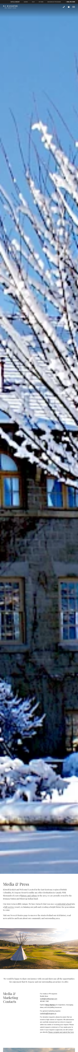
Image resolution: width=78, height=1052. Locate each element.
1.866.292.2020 (70, 2)
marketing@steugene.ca (48, 1013)
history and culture (29, 895)
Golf (33, 2)
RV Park (41, 2)
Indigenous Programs (54, 2)
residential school (63, 904)
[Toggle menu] (74, 7)
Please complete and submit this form (61, 1032)
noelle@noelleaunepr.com (48, 999)
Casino (26, 2)
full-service (9, 907)
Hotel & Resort (15, 2)
